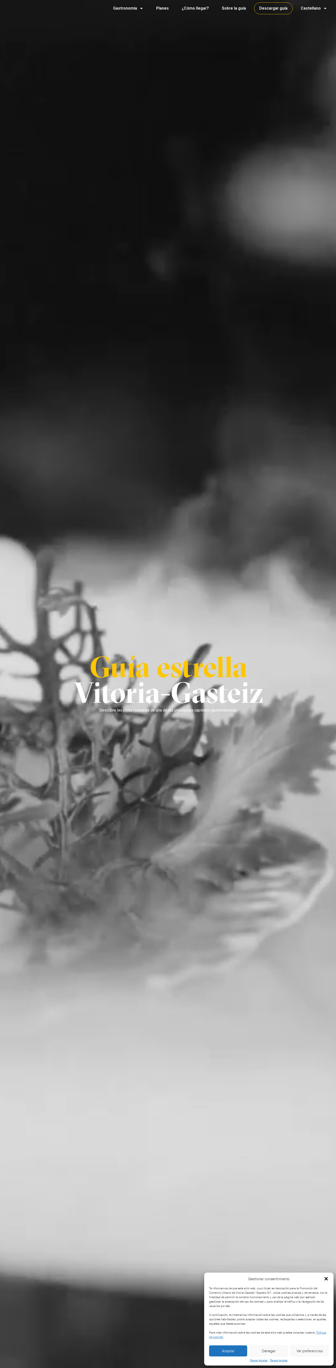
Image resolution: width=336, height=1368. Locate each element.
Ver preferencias (309, 1351)
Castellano (311, 8)
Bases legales (259, 1360)
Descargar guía (273, 8)
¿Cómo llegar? (195, 8)
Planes (162, 8)
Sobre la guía (234, 8)
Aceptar (228, 1351)
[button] (326, 1278)
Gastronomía (125, 8)
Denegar (269, 1351)
